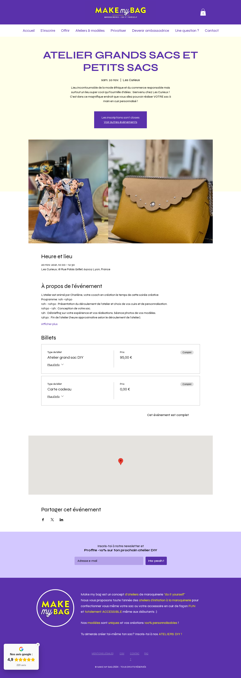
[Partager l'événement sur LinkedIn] (61, 519)
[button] (203, 12)
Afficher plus (49, 324)
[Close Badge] (38, 645)
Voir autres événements (120, 122)
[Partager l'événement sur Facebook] (43, 519)
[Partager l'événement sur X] (52, 519)
